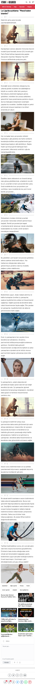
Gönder (6, 662)
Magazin (29, 6)
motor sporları (6, 590)
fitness (22, 585)
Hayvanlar (22, 6)
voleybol (15, 590)
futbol (28, 585)
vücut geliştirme (24, 590)
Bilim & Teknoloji (6, 6)
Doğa (15, 6)
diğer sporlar (13, 585)
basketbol (4, 585)
